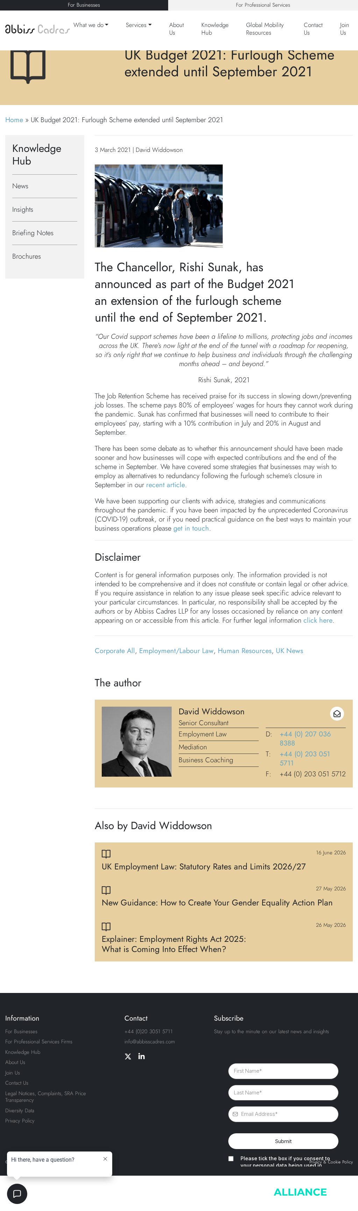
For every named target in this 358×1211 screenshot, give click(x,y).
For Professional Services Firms (38, 1041)
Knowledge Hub (215, 29)
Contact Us (313, 29)
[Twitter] (127, 1057)
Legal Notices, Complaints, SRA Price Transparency (45, 1097)
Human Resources (245, 651)
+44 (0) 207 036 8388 (305, 739)
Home (14, 120)
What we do (88, 25)
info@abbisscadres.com (149, 1041)
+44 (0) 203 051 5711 (305, 759)
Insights (22, 209)
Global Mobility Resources (265, 29)
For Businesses (84, 5)
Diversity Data (19, 1110)
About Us (176, 29)
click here (317, 620)
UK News (289, 651)
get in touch (191, 528)
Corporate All (115, 651)
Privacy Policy (20, 1121)
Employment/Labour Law (176, 651)
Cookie (334, 1162)
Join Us (344, 29)
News (20, 186)
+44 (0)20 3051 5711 (148, 1031)
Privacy (315, 1162)
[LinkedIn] (141, 1057)
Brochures (26, 256)
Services (136, 25)
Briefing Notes (32, 233)
